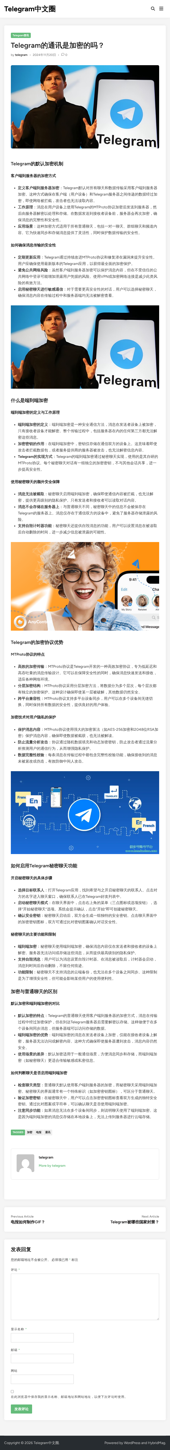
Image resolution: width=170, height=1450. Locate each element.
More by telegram (52, 1166)
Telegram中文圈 (30, 9)
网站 (14, 1371)
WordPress (132, 1443)
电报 (38, 1132)
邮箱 (15, 1350)
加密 (29, 1132)
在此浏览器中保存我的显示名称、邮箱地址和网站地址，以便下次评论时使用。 (69, 1397)
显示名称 (19, 1329)
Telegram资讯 (21, 35)
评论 (15, 1270)
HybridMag (156, 1443)
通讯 (47, 1132)
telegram (21, 55)
